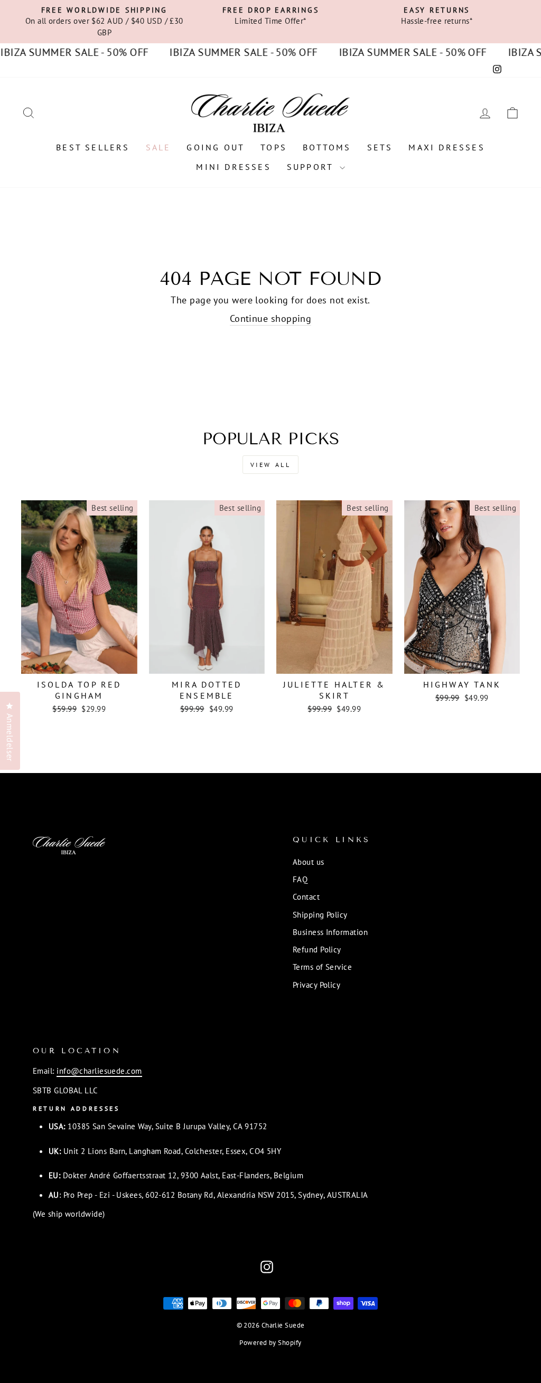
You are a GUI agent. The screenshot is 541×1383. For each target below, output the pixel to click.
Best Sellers (92, 147)
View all (270, 465)
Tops (273, 147)
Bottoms (327, 147)
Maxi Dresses (446, 147)
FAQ (300, 879)
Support (312, 166)
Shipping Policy (320, 914)
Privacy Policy (316, 984)
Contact (306, 896)
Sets (380, 147)
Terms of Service (322, 966)
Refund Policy (317, 949)
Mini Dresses (233, 166)
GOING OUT (215, 147)
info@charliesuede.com (99, 1070)
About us (308, 861)
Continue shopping (271, 318)
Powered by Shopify (270, 1342)
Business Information (330, 932)
